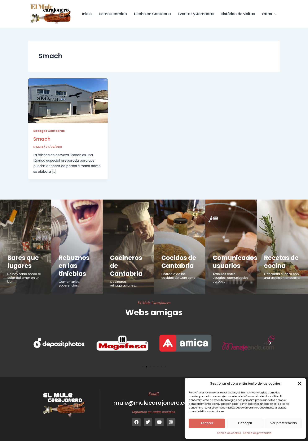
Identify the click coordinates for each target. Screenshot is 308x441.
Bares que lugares (23, 262)
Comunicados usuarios (235, 262)
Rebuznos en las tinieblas (74, 266)
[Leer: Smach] (68, 100)
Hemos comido (113, 13)
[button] (300, 383)
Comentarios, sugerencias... (69, 283)
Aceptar (207, 423)
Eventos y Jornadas (196, 13)
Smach (41, 139)
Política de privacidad (257, 433)
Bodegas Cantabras (49, 131)
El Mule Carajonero (154, 302)
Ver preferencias (283, 423)
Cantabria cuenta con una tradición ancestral (282, 276)
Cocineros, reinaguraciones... (123, 283)
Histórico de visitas (238, 13)
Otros (267, 13)
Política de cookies (229, 433)
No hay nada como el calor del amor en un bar (24, 278)
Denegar (245, 423)
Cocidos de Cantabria (178, 262)
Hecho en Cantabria (152, 13)
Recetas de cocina (281, 262)
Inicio (87, 13)
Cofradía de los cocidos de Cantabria (178, 276)
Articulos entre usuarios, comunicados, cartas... (231, 278)
